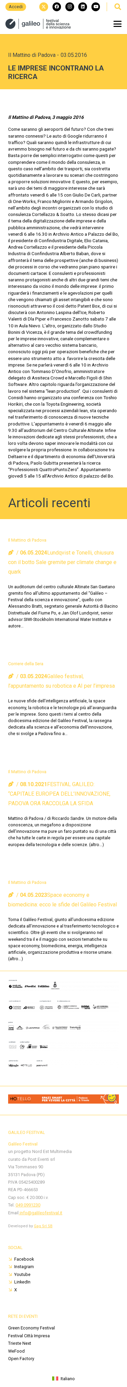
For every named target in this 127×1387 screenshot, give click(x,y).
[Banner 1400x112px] (63, 1101)
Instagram (24, 1266)
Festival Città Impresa (29, 1335)
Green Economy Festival (31, 1327)
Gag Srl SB (43, 1226)
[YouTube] (95, 6)
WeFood (16, 1351)
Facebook (24, 1259)
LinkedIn (22, 1281)
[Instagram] (69, 6)
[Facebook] (56, 6)
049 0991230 (28, 1204)
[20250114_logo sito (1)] (38, 24)
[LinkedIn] (82, 6)
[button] (117, 7)
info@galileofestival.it (40, 1212)
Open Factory (21, 1358)
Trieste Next (19, 1343)
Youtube (22, 1274)
